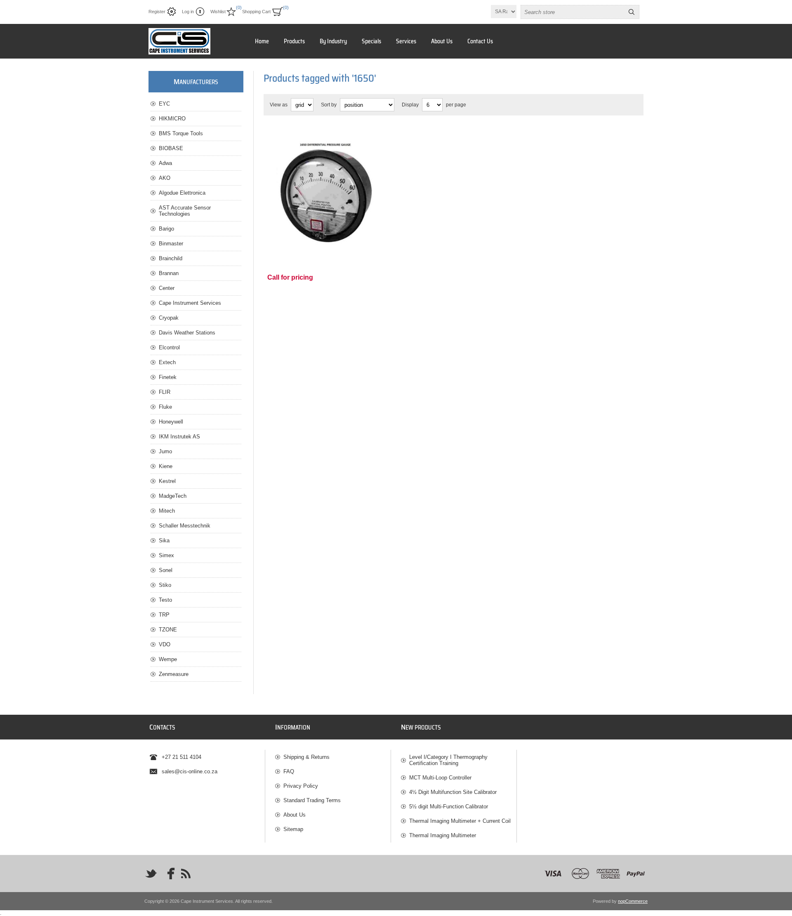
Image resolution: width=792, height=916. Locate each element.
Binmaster (171, 243)
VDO (164, 644)
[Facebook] (168, 873)
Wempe (168, 659)
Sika (164, 540)
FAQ (288, 771)
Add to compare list (335, 236)
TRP (164, 615)
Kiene (165, 466)
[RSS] (185, 873)
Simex (166, 555)
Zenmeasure (174, 674)
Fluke (165, 407)
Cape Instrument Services (190, 303)
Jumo (165, 451)
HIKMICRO (172, 118)
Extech (167, 362)
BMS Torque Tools (181, 133)
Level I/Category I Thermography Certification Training (448, 760)
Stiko (165, 585)
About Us (442, 41)
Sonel (165, 570)
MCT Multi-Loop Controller (440, 778)
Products (294, 41)
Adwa (165, 163)
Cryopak (169, 318)
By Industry (333, 41)
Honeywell (171, 422)
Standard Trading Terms (312, 800)
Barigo (166, 229)
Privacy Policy (300, 786)
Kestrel (167, 481)
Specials (371, 41)
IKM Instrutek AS (179, 436)
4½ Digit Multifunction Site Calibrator (453, 792)
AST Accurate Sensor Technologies (185, 211)
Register (156, 11)
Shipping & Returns (306, 757)
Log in (188, 11)
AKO (164, 178)
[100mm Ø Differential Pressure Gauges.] (327, 187)
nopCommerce (633, 901)
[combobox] (572, 12)
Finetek (168, 377)
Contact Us (480, 41)
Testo (165, 600)
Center (166, 288)
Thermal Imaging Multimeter (442, 835)
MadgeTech (172, 496)
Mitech (167, 511)
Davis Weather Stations (187, 333)
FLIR (164, 392)
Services (406, 41)
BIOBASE (171, 148)
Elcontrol (169, 347)
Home (262, 41)
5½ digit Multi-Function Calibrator (448, 806)
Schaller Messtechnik (184, 526)
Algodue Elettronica (182, 193)
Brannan (169, 273)
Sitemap (293, 829)
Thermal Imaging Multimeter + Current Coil (460, 821)
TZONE (168, 629)
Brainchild (170, 258)
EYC (164, 104)
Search (631, 12)
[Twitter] (151, 873)
